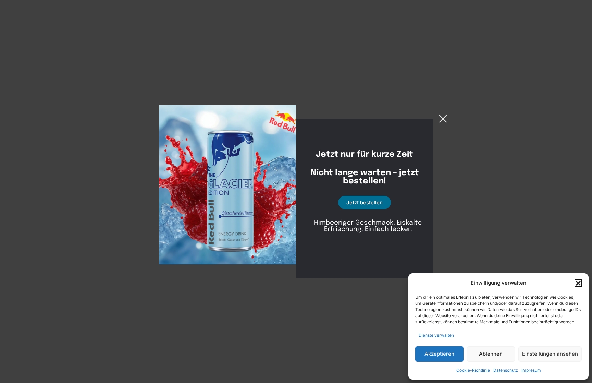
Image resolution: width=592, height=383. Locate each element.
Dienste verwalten (436, 335)
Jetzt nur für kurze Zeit (364, 155)
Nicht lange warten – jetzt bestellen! (364, 177)
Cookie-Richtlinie (473, 370)
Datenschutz (505, 370)
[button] (578, 282)
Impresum (531, 370)
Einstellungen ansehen (550, 353)
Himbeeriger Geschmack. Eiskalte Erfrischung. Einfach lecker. (368, 225)
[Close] (443, 119)
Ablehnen (491, 353)
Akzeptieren (439, 353)
